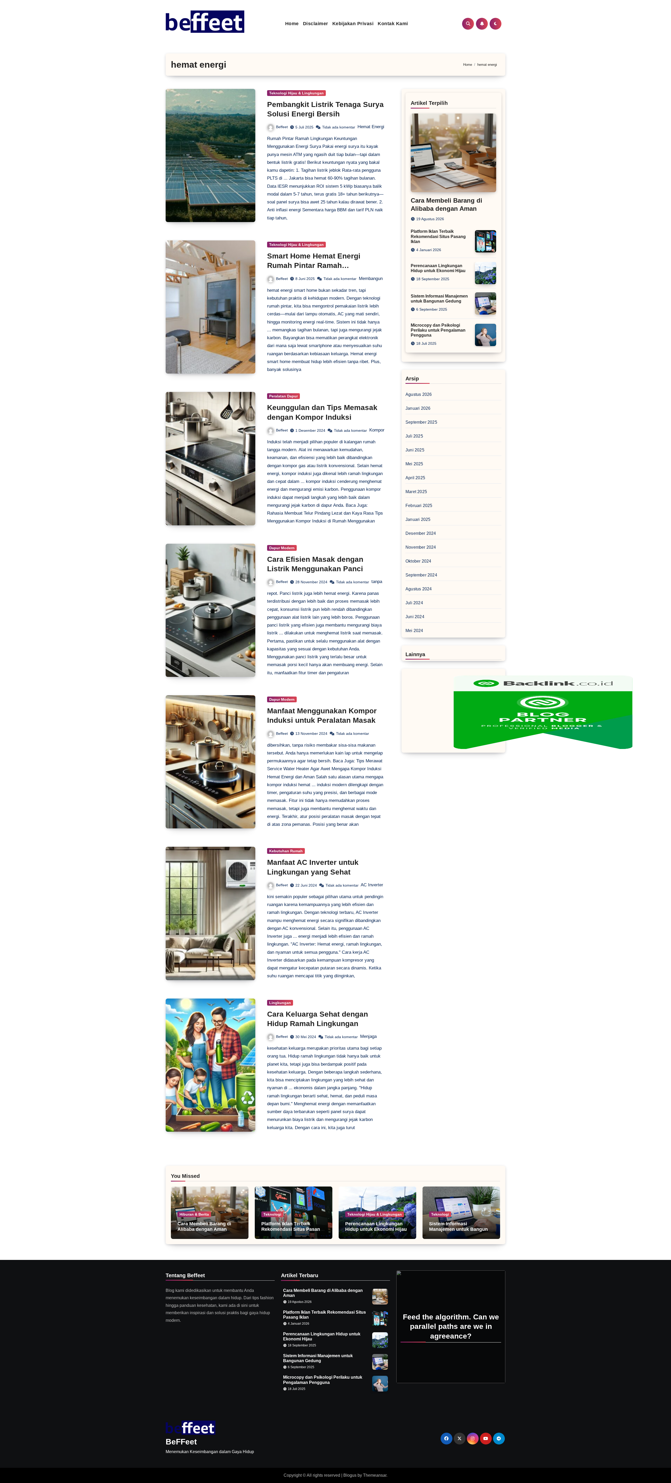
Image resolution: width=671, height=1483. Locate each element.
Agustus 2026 (418, 394)
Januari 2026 (417, 408)
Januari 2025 (417, 519)
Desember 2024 (420, 533)
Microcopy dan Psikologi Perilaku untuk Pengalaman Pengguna (438, 330)
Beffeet (282, 127)
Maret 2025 (416, 491)
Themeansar (374, 1475)
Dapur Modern (282, 548)
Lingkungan (280, 1003)
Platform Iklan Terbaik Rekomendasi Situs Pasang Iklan (438, 236)
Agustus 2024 (418, 589)
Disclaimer (315, 23)
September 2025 (421, 422)
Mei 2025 (414, 464)
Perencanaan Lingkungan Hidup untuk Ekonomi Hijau (376, 1226)
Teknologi (272, 1214)
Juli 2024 (414, 603)
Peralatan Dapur (283, 396)
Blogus (349, 1475)
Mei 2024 (414, 630)
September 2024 (421, 575)
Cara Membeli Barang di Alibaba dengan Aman (204, 1226)
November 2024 (420, 547)
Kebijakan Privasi (353, 23)
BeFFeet (181, 1441)
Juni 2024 (414, 616)
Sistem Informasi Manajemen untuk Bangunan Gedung (461, 1229)
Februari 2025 (418, 505)
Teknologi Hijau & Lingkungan (296, 93)
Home (292, 23)
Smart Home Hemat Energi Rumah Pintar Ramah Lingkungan (313, 265)
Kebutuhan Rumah (286, 851)
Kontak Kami (393, 23)
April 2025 (415, 478)
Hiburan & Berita (194, 1214)
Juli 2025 (414, 436)
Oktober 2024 (418, 561)
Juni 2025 (414, 450)
